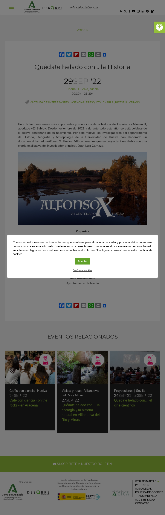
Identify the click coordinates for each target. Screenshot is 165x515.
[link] (159, 27)
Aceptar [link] (82, 261)
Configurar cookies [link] (82, 270)
